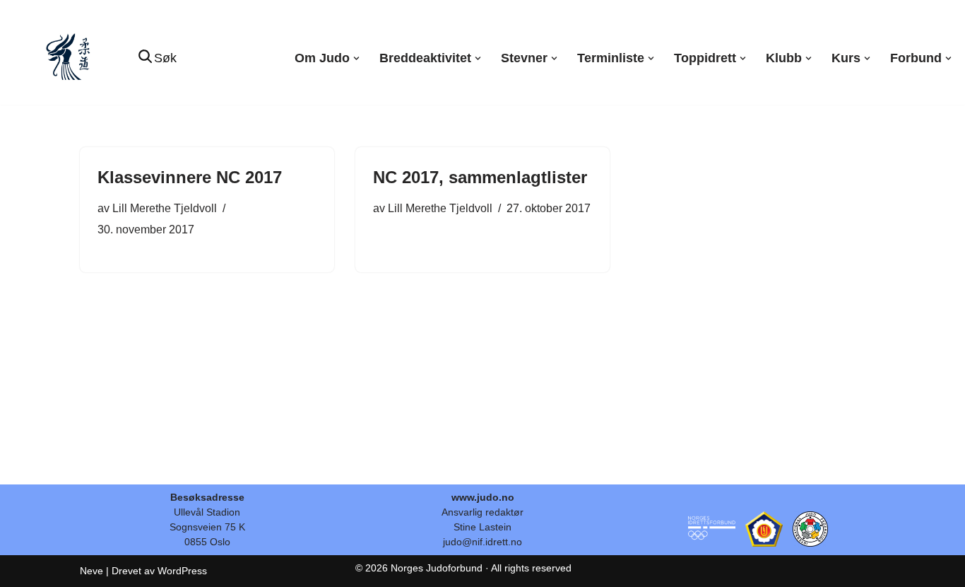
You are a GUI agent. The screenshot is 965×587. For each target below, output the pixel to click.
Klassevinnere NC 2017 (189, 177)
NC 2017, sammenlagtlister (480, 177)
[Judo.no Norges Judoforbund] (70, 58)
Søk (165, 58)
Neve (91, 570)
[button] (356, 58)
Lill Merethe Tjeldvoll (164, 208)
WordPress (182, 570)
